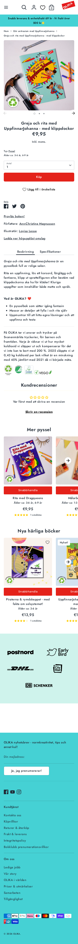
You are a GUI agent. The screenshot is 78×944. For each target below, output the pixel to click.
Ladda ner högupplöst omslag (24, 238)
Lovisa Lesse (28, 231)
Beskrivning (25, 251)
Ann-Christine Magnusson (37, 224)
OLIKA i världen (15, 880)
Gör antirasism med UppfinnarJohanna (33, 31)
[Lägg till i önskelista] (47, 440)
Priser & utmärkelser (18, 886)
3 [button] (43, 113)
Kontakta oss (12, 815)
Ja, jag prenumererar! (26, 771)
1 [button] (34, 114)
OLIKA (16, 934)
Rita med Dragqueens (28, 498)
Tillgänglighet (13, 899)
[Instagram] (19, 792)
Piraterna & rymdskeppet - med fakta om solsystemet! (28, 601)
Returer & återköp (16, 828)
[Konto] (34, 6)
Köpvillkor (11, 821)
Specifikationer (50, 251)
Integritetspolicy (15, 840)
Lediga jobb (12, 867)
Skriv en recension (39, 412)
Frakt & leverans (15, 834)
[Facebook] (6, 792)
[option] (39, 75)
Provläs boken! (14, 216)
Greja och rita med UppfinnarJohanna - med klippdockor (34, 35)
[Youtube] (12, 792)
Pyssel (12, 151)
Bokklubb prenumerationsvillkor (26, 847)
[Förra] (5, 113)
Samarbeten (12, 893)
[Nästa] (73, 113)
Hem (6, 31)
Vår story (10, 874)
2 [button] (39, 113)
